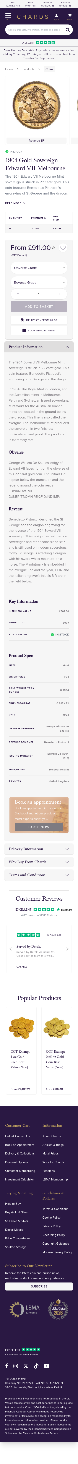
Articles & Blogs (53, 1145)
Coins (49, 69)
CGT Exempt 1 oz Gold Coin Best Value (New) (20, 1059)
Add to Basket (39, 306)
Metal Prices (50, 1153)
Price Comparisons (17, 1238)
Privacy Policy (51, 1226)
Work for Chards (53, 1162)
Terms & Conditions (55, 1209)
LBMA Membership (55, 1179)
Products (28, 69)
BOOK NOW (39, 827)
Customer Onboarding (20, 1171)
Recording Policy (53, 1235)
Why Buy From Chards (27, 862)
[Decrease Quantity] (15, 294)
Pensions (48, 1171)
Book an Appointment (19, 1145)
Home (9, 69)
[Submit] (67, 29)
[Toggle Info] (53, 248)
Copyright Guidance (55, 1243)
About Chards (51, 1136)
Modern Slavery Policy (57, 1252)
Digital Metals (14, 1229)
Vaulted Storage (15, 1247)
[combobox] (39, 29)
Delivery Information (26, 849)
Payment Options (16, 1162)
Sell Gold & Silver (16, 1221)
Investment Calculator (19, 1179)
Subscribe (39, 1286)
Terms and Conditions (27, 875)
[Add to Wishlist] (63, 247)
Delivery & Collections (20, 1153)
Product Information (26, 347)
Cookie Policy (51, 1217)
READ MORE (13, 203)
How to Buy (13, 1203)
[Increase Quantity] (63, 294)
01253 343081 (18, 1378)
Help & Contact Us (17, 1136)
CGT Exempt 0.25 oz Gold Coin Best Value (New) (55, 1059)
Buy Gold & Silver (17, 1212)
